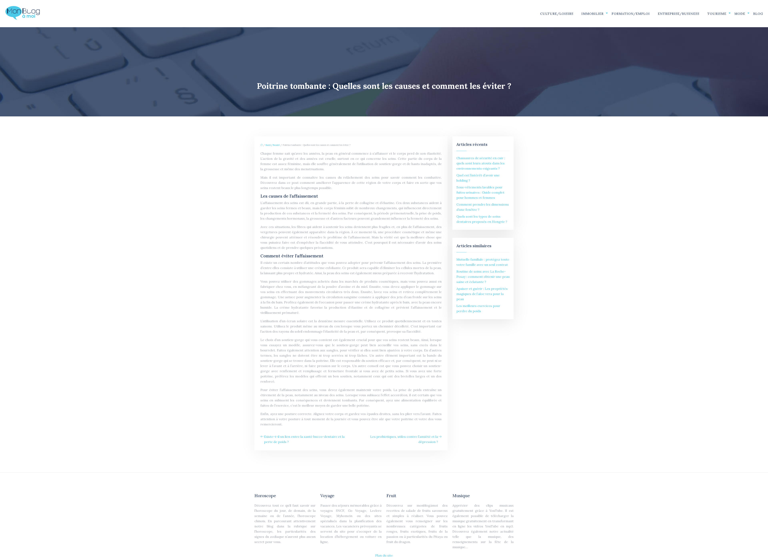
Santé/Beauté (272, 145)
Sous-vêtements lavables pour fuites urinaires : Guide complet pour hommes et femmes (480, 192)
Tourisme (716, 14)
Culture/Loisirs (556, 14)
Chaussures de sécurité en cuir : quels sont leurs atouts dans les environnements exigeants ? (480, 163)
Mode (739, 14)
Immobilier (592, 14)
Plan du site (384, 555)
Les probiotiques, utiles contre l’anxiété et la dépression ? (404, 439)
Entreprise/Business (678, 14)
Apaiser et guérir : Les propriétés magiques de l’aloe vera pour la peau (482, 294)
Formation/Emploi (631, 14)
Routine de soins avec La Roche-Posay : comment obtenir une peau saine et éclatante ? (483, 276)
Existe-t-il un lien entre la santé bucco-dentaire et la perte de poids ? (304, 439)
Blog (758, 14)
